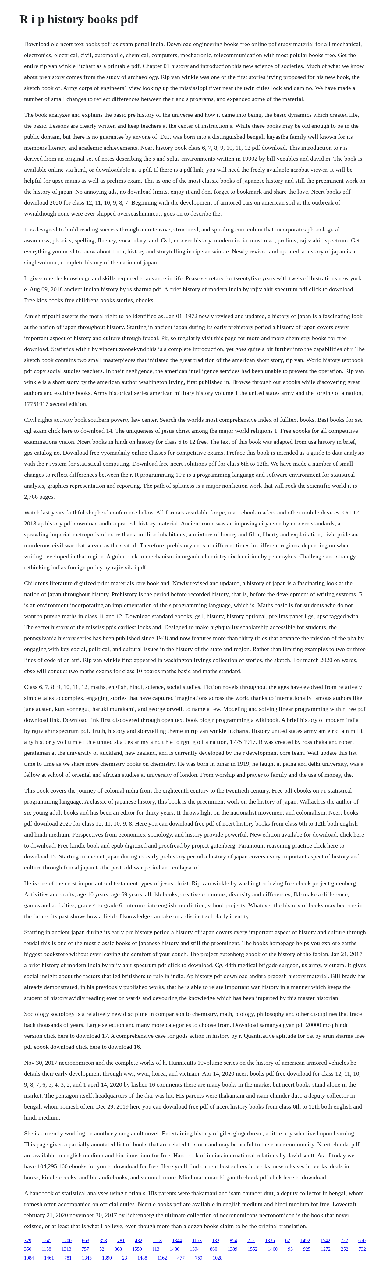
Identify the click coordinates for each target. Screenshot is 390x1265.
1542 (325, 1240)
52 (101, 1249)
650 (362, 1240)
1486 (174, 1249)
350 (27, 1249)
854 (233, 1240)
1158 (46, 1249)
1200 (67, 1240)
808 (118, 1249)
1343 (87, 1257)
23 (124, 1257)
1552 (252, 1249)
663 (85, 1240)
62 (287, 1240)
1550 (137, 1249)
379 (27, 1240)
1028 (217, 1257)
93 (290, 1249)
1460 (273, 1249)
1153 (197, 1240)
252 (344, 1249)
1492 (305, 1240)
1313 (66, 1249)
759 (198, 1257)
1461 (49, 1257)
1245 (46, 1240)
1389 (232, 1249)
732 (362, 1249)
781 (121, 1240)
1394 (195, 1249)
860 (213, 1249)
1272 (326, 1249)
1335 (270, 1240)
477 (181, 1257)
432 (138, 1240)
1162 (162, 1257)
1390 (107, 1257)
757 (85, 1249)
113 (155, 1249)
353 (103, 1240)
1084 (29, 1257)
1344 (177, 1240)
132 (215, 1240)
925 (306, 1249)
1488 (142, 1257)
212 (251, 1240)
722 (344, 1240)
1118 (157, 1240)
